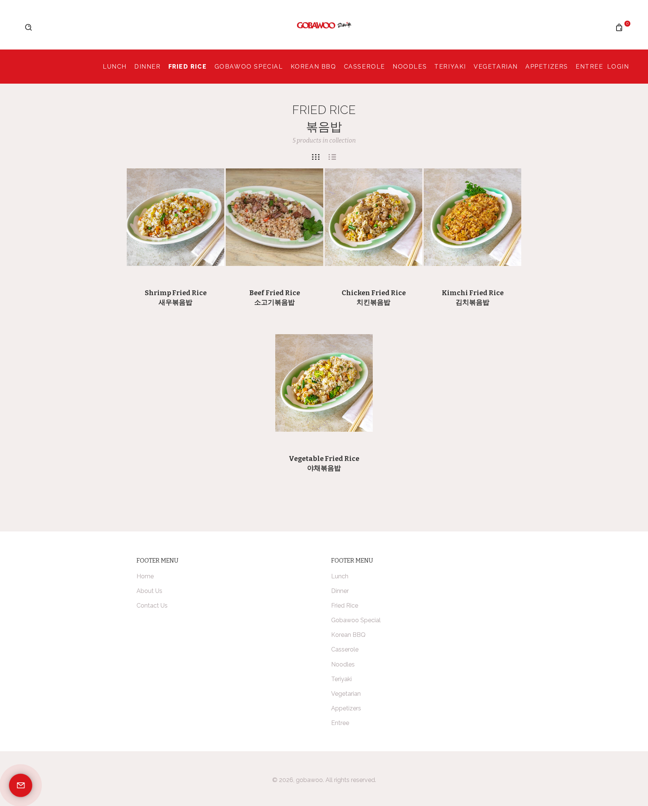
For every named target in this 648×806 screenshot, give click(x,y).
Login (618, 66)
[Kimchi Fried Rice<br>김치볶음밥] (472, 217)
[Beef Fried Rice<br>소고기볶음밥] (274, 217)
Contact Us (152, 605)
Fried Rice (187, 66)
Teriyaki (450, 66)
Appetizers (546, 66)
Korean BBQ (313, 66)
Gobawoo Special (248, 66)
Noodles (410, 66)
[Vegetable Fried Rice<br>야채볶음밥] (324, 383)
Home (145, 576)
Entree (589, 66)
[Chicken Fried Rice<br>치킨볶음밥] (373, 217)
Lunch (115, 66)
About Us (149, 590)
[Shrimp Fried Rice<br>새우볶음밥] (175, 217)
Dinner (147, 66)
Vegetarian (496, 66)
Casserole (364, 66)
